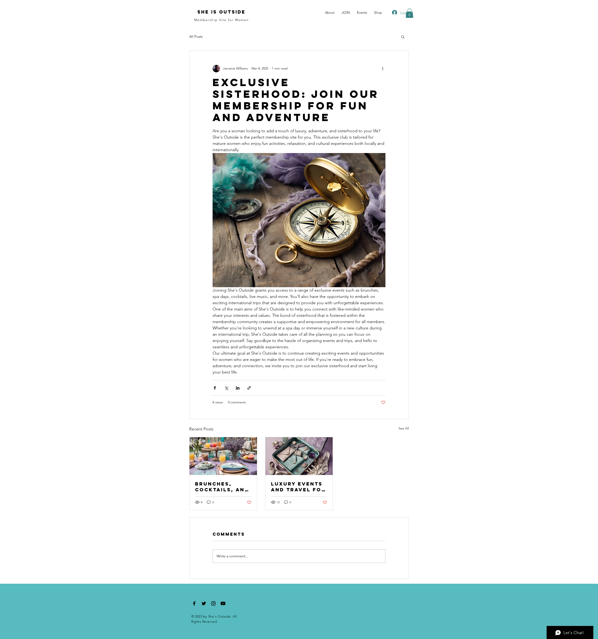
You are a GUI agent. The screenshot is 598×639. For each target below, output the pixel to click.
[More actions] (382, 68)
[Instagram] (213, 603)
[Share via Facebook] (215, 388)
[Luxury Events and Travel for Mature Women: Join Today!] (299, 456)
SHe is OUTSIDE (221, 12)
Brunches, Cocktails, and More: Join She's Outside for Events (222, 486)
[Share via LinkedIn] (237, 388)
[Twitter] (204, 603)
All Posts (196, 36)
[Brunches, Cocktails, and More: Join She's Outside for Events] (223, 456)
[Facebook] (194, 603)
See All (404, 428)
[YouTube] (223, 603)
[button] (409, 13)
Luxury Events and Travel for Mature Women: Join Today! (298, 486)
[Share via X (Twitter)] (226, 388)
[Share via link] (249, 388)
